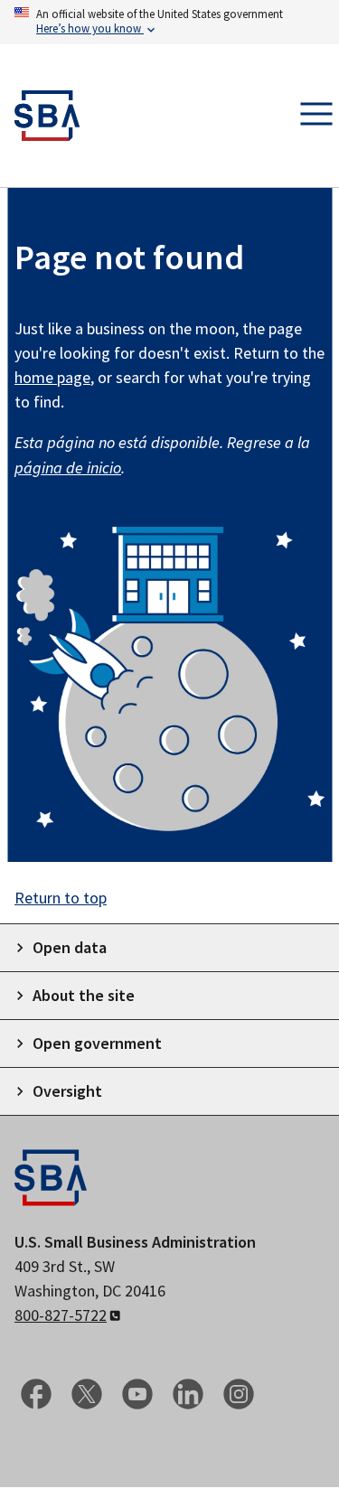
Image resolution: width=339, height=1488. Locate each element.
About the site (84, 995)
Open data (70, 947)
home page (52, 377)
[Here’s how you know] (169, 22)
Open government (97, 1043)
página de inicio (67, 467)
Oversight (67, 1091)
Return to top (60, 897)
